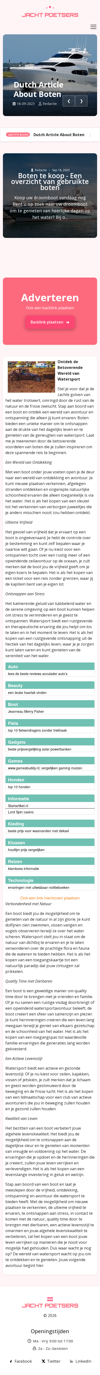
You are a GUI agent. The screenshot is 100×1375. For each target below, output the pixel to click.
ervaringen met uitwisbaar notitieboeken (38, 887)
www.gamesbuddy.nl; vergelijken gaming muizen (45, 767)
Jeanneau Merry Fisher (26, 711)
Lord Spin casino (21, 811)
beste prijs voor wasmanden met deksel (38, 830)
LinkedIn (83, 1361)
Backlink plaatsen (47, 322)
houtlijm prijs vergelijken (26, 849)
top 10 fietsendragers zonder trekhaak (37, 730)
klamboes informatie (23, 868)
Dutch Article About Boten (38, 89)
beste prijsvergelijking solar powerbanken (39, 749)
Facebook (23, 1361)
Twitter (53, 1361)
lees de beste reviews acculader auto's (37, 673)
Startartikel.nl (18, 805)
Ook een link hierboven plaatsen (50, 898)
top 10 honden (19, 786)
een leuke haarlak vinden (27, 692)
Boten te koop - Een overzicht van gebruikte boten (50, 182)
